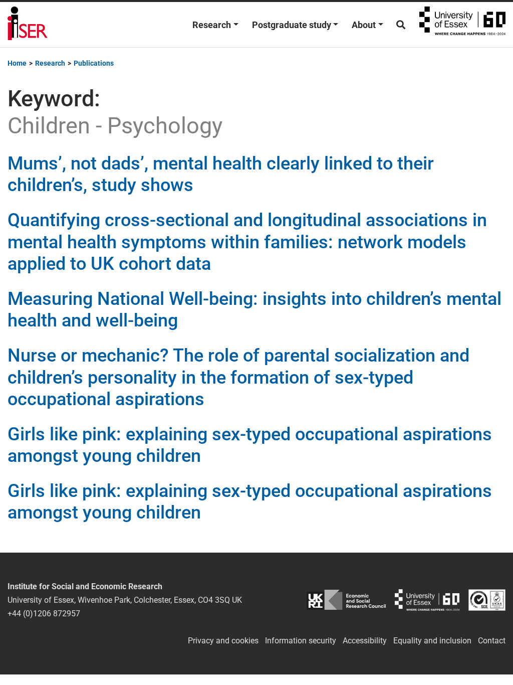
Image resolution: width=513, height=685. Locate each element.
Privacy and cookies (223, 640)
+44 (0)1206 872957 (44, 613)
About (364, 25)
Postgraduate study (291, 25)
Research (211, 25)
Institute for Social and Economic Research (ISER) (28, 25)
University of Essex (462, 25)
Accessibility (365, 640)
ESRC (346, 600)
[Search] (400, 25)
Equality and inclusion (432, 640)
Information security (300, 640)
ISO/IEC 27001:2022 (486, 600)
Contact (491, 640)
